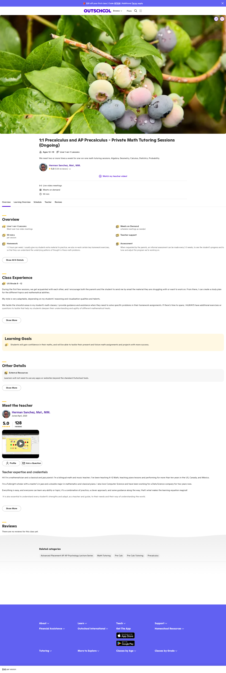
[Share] (216, 19)
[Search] (136, 11)
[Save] (222, 19)
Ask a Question (33, 463)
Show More (11, 320)
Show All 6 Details (15, 260)
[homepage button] (97, 11)
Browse (116, 11)
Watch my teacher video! (115, 176)
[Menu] (140, 10)
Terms (134, 3)
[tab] (6, 202)
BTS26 (117, 3)
